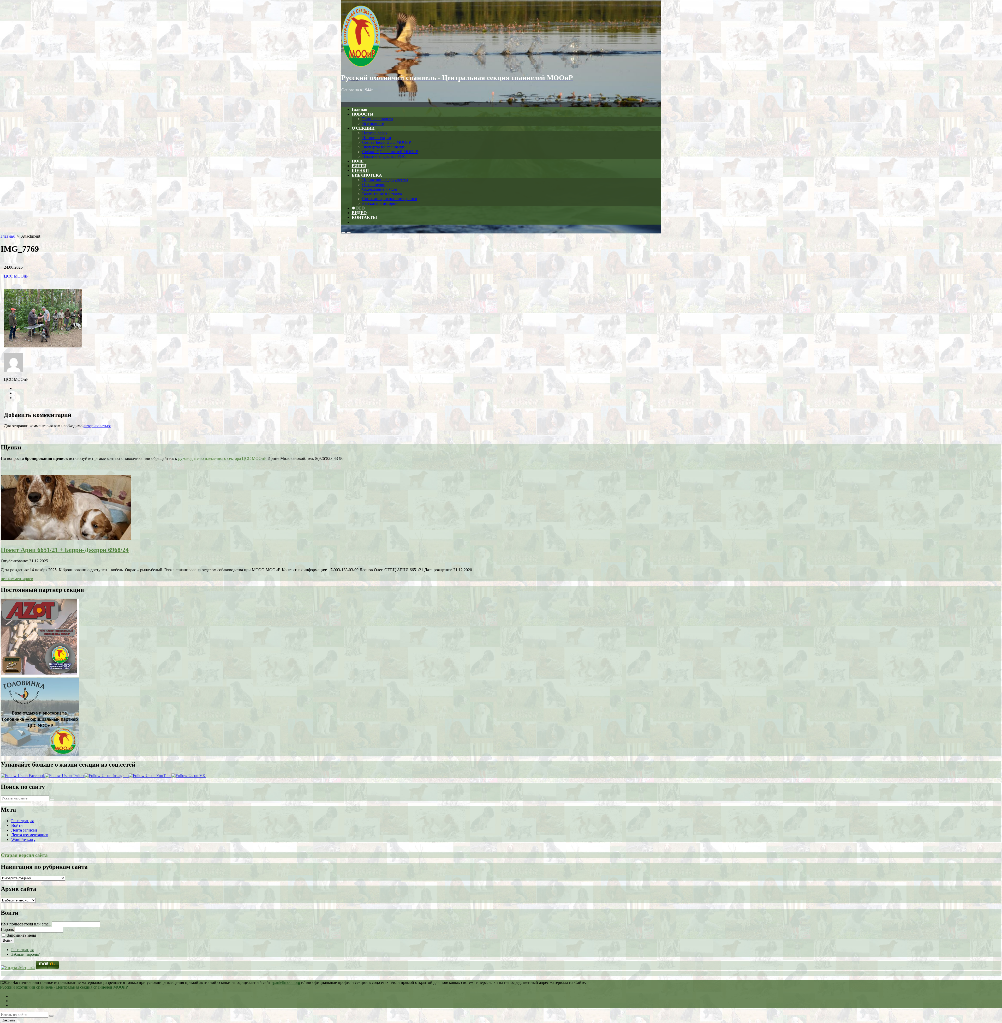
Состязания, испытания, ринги (389, 198)
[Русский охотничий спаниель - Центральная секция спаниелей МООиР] (501, 36)
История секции (376, 137)
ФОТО (358, 208)
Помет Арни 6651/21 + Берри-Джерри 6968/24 (65, 549)
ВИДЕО (359, 212)
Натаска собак (374, 133)
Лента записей (24, 830)
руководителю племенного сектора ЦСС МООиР (222, 458)
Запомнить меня (21, 935)
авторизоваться (97, 426)
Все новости (373, 123)
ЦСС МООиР (16, 276)
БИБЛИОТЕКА (367, 175)
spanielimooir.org (286, 982)
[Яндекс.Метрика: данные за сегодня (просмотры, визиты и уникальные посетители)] (18, 967)
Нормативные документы (385, 180)
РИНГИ (359, 166)
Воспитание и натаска (382, 194)
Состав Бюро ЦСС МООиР (386, 142)
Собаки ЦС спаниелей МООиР (390, 151)
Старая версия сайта (24, 855)
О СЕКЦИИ (363, 128)
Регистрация (22, 821)
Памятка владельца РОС (384, 156)
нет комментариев (17, 578)
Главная (359, 109)
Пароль (7, 929)
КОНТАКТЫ (364, 217)
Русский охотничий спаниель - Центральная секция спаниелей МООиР (64, 987)
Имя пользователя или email (26, 924)
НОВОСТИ (362, 114)
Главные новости (377, 119)
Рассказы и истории (380, 203)
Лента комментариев (29, 835)
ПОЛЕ (358, 161)
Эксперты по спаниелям (383, 147)
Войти (17, 825)
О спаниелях (373, 184)
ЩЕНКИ (360, 170)
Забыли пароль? (25, 954)
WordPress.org (23, 839)
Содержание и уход (379, 189)
